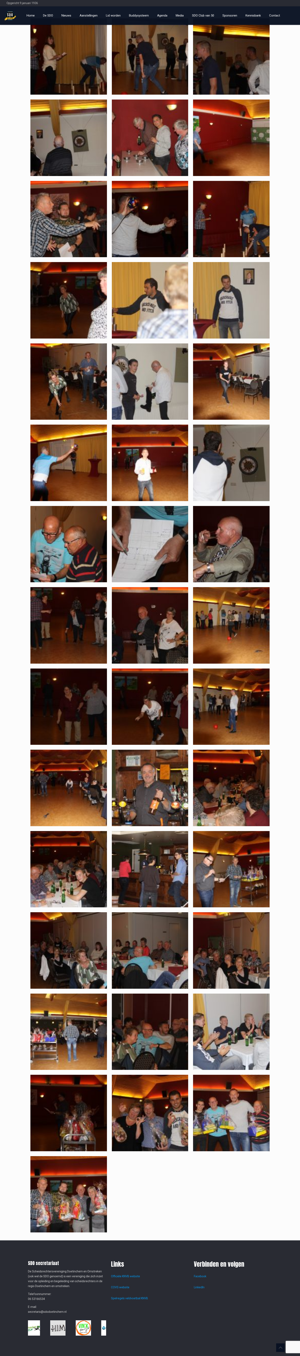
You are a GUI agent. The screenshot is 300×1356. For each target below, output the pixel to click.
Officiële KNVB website (125, 1276)
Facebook (200, 1276)
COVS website (120, 1287)
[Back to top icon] (280, 1347)
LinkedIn (199, 1287)
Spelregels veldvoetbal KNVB (129, 1298)
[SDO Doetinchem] (10, 15)
